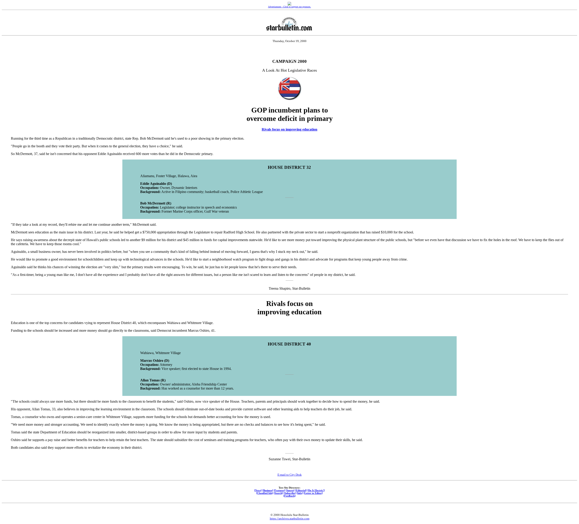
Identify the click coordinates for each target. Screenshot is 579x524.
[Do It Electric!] (316, 490)
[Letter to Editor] (313, 493)
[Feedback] (289, 495)
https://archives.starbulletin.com (289, 518)
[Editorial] (301, 490)
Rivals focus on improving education (289, 129)
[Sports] (290, 490)
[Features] (279, 490)
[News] (258, 490)
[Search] (278, 493)
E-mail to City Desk (290, 474)
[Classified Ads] (264, 493)
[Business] (267, 490)
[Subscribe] (290, 493)
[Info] (300, 493)
